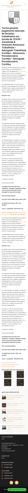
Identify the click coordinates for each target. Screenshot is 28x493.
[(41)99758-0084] (7, 478)
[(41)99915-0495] (7, 467)
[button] (17, 489)
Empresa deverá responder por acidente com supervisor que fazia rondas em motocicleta (16, 411)
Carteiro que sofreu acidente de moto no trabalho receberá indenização (15, 397)
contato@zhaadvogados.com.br (10, 364)
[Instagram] (17, 482)
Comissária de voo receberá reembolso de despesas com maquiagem (14, 419)
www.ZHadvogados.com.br (9, 362)
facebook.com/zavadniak (8, 366)
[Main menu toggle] (24, 4)
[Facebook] (11, 482)
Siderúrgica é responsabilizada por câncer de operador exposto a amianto (16, 427)
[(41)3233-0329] (7, 465)
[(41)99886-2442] (7, 476)
